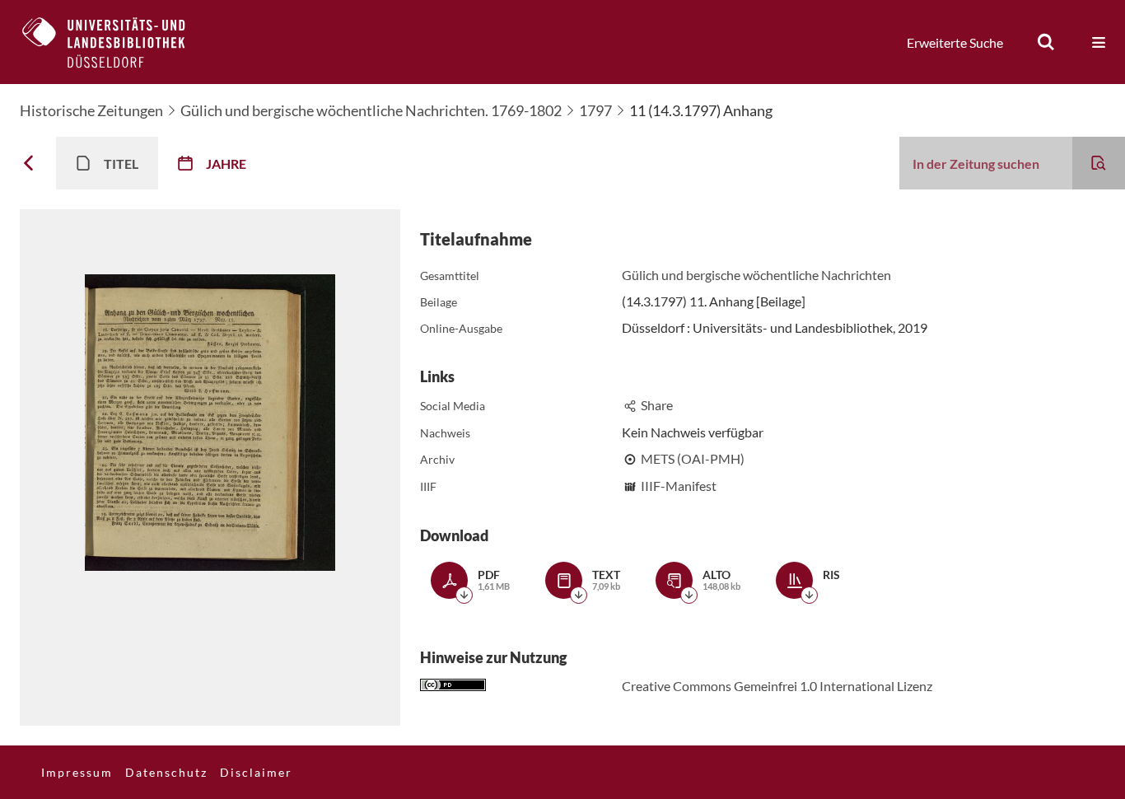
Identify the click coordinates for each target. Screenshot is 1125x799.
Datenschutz (166, 772)
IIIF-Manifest (679, 485)
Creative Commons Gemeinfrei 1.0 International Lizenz (777, 686)
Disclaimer (256, 772)
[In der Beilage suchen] (1098, 163)
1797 (595, 110)
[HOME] (116, 42)
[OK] (1046, 42)
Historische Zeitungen (91, 110)
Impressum (77, 772)
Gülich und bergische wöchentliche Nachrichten (756, 275)
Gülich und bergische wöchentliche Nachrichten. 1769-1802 (371, 110)
